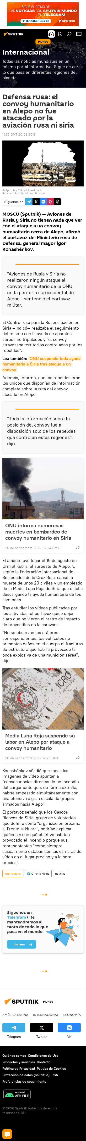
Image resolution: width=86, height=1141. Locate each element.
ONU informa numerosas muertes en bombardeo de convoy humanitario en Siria (38, 531)
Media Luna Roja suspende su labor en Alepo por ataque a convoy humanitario (40, 741)
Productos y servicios (18, 1062)
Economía (72, 1014)
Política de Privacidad (18, 1068)
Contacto (43, 1062)
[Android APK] (17, 1095)
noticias (60, 873)
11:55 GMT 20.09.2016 (19, 134)
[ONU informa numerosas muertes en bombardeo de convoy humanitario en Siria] (43, 488)
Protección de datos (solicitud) (26, 1075)
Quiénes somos (14, 1055)
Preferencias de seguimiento (24, 1081)
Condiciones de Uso (43, 1055)
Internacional (13, 873)
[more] (78, 547)
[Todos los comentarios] (7, 1134)
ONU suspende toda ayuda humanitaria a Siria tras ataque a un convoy (42, 364)
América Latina (15, 1014)
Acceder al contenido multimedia (23, 193)
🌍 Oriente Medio (38, 873)
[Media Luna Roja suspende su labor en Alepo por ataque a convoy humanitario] (43, 699)
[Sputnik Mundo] (14, 36)
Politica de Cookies (51, 1068)
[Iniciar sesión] (59, 34)
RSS (55, 1075)
